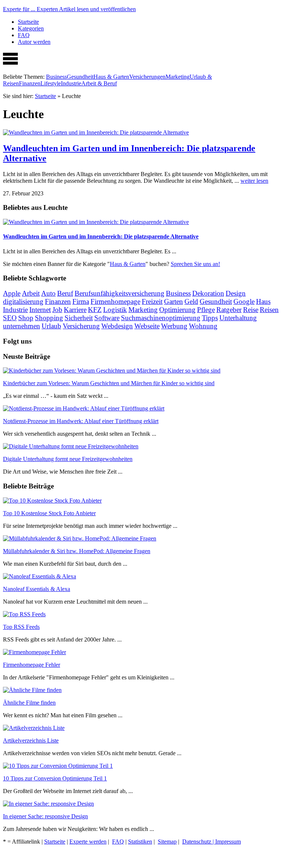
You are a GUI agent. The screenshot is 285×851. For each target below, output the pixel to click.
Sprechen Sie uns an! (195, 264)
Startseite (28, 22)
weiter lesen (254, 181)
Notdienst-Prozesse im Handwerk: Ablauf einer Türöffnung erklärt (80, 421)
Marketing (178, 77)
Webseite (147, 326)
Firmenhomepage (115, 301)
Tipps (210, 318)
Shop (25, 318)
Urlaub (51, 326)
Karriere (75, 310)
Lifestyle (50, 83)
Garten (173, 301)
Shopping (49, 318)
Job (57, 310)
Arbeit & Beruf (99, 83)
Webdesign (117, 326)
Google (244, 301)
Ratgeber (229, 310)
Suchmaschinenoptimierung (160, 318)
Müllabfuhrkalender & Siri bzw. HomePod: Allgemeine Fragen (76, 551)
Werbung (174, 326)
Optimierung (177, 310)
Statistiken (140, 841)
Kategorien (31, 28)
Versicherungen (147, 77)
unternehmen (21, 326)
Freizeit (152, 301)
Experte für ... (69, 9)
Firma (80, 301)
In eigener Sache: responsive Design (45, 816)
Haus (263, 301)
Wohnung (203, 326)
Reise (250, 310)
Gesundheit (80, 77)
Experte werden (88, 841)
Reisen (269, 310)
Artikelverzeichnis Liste (31, 740)
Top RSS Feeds (21, 627)
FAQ (24, 35)
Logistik (115, 310)
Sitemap (167, 841)
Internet (40, 310)
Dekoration (208, 293)
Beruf (65, 293)
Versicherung (81, 326)
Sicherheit (79, 318)
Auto (48, 293)
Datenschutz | (198, 841)
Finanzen (29, 83)
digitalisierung (23, 301)
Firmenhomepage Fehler (31, 665)
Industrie (71, 83)
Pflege (206, 310)
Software (106, 318)
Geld (191, 301)
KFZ (95, 310)
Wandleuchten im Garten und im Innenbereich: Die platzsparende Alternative (101, 236)
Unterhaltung (238, 318)
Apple (11, 293)
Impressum (228, 841)
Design (236, 293)
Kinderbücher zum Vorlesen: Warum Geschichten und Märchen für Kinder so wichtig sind (108, 383)
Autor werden (34, 42)
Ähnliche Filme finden (29, 702)
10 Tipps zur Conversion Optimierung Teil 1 (55, 778)
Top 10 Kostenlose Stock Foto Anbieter (49, 513)
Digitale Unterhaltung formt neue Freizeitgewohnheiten (67, 459)
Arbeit (31, 293)
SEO (10, 318)
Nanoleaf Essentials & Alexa (36, 589)
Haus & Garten (111, 77)
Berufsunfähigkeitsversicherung (119, 293)
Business (56, 77)
